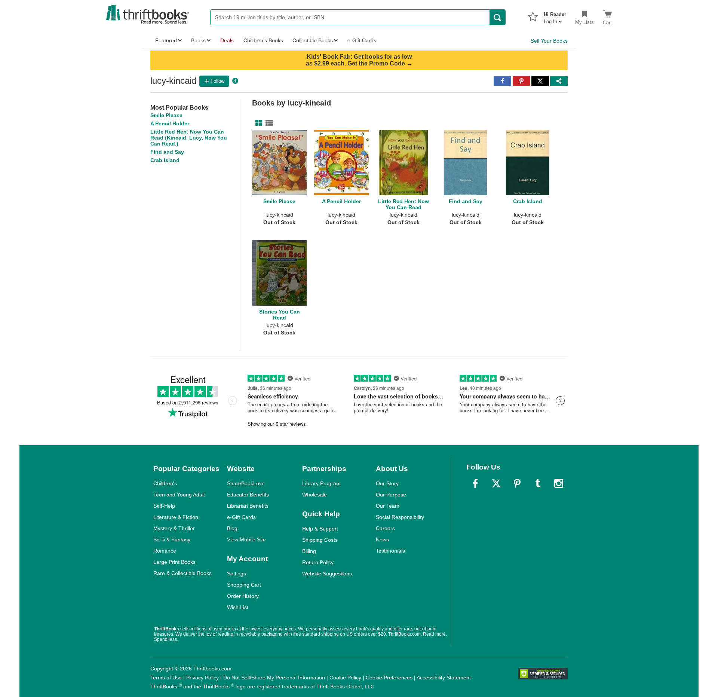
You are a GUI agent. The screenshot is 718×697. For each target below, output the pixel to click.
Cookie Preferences (389, 678)
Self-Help (164, 506)
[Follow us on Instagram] (559, 483)
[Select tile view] (268, 123)
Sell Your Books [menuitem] (549, 41)
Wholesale (314, 495)
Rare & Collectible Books (182, 573)
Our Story (387, 483)
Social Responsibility (400, 517)
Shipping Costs (320, 540)
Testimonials (390, 551)
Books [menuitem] (198, 40)
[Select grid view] (257, 123)
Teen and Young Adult (179, 495)
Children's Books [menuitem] (263, 40)
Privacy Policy (202, 678)
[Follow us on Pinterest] (517, 483)
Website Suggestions (327, 574)
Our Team (387, 506)
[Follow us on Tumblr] (538, 483)
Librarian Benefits (248, 506)
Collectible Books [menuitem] (312, 40)
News (382, 539)
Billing (309, 551)
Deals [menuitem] (227, 40)
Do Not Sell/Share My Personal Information (274, 678)
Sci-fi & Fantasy (171, 539)
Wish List (237, 607)
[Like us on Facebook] (475, 483)
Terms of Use (166, 678)
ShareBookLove (246, 483)
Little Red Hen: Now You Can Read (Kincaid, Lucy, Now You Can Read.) (188, 138)
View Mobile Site (246, 539)
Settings (236, 574)
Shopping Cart (244, 585)
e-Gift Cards (241, 517)
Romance (164, 551)
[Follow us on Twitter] (496, 483)
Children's (165, 483)
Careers (385, 528)
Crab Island (165, 160)
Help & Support (320, 529)
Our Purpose (391, 495)
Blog (232, 528)
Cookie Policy (345, 678)
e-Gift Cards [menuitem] (361, 40)
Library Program (321, 483)
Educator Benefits (248, 495)
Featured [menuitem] (166, 40)
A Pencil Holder (169, 123)
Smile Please (166, 115)
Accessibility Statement (444, 678)
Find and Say (167, 152)
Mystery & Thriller (174, 528)
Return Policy (318, 562)
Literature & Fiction (175, 517)
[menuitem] (555, 15)
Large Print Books (174, 562)
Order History (243, 596)
